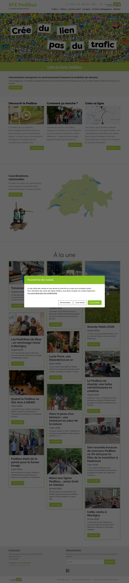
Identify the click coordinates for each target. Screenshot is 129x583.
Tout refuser (80, 302)
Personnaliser (65, 302)
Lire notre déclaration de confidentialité (42, 293)
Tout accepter (94, 302)
